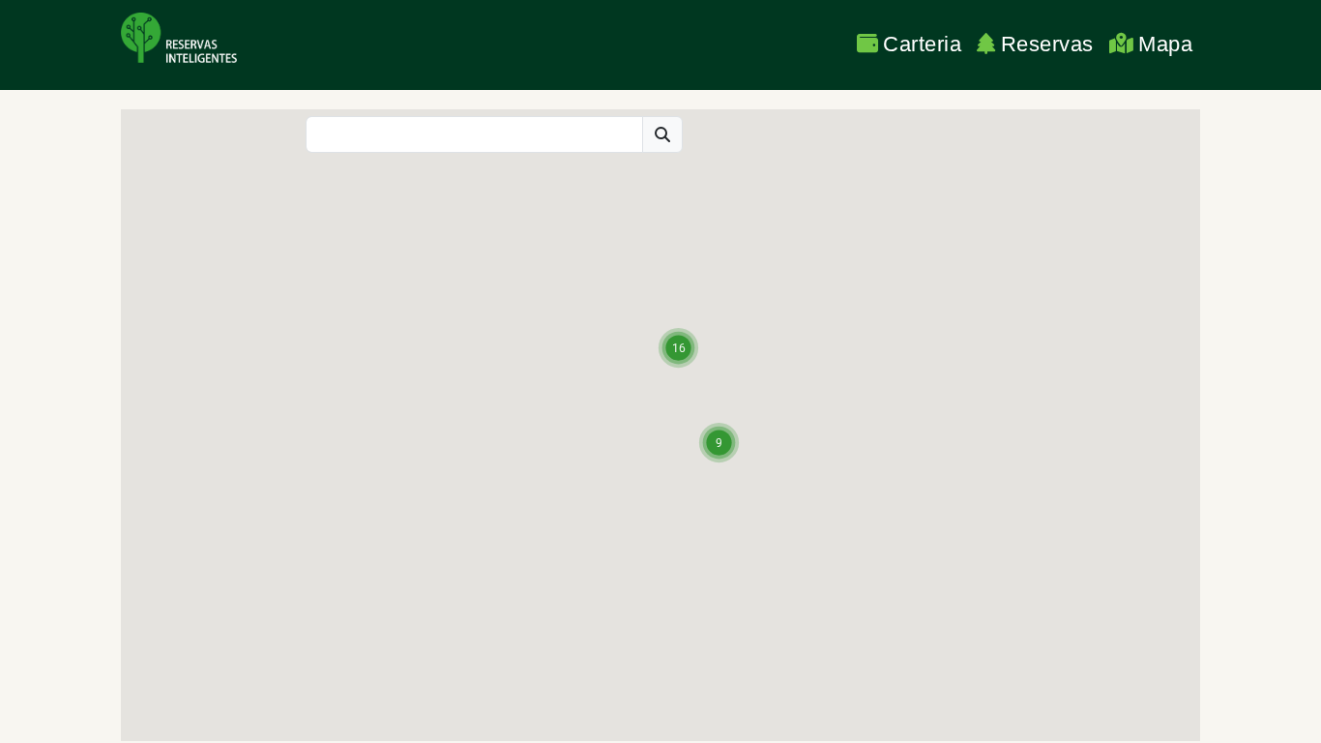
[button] (678, 348)
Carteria (922, 44)
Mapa (1165, 44)
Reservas (1047, 44)
